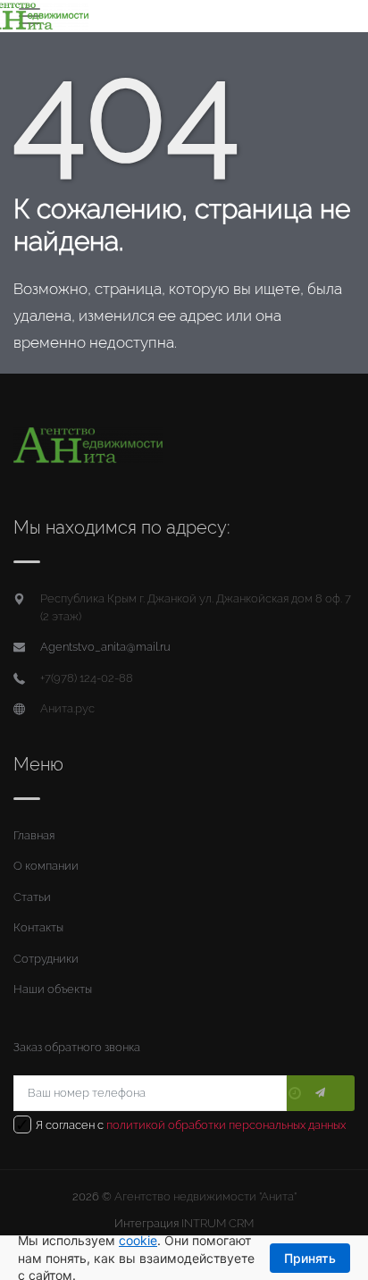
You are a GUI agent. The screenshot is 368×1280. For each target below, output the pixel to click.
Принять (310, 1258)
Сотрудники (46, 958)
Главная (33, 835)
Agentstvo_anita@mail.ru (105, 646)
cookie (138, 1240)
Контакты (38, 927)
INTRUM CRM (217, 1223)
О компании (46, 865)
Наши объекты (52, 989)
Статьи (32, 897)
